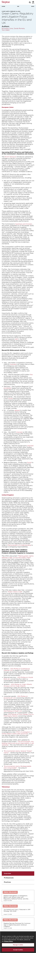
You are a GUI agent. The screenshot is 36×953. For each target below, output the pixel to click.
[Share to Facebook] (2, 9)
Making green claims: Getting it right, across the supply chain (18, 556)
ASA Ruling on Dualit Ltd (13, 711)
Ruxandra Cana (7, 28)
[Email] (33, 9)
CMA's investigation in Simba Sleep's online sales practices (17, 733)
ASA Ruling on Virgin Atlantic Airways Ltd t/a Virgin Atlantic (18, 685)
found (10, 398)
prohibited (7, 388)
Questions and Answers (23, 224)
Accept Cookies (18, 949)
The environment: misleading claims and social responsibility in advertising (18, 743)
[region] (18, 942)
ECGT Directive (10, 157)
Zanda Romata (19, 28)
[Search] (30, 2)
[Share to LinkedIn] (17, 9)
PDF (18, 6)
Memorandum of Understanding (19, 545)
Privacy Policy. (8, 941)
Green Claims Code (15, 592)
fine (31, 374)
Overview (7, 873)
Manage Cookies (18, 944)
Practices (7, 882)
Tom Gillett (6, 30)
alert (16, 339)
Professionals (9, 878)
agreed (17, 410)
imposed (13, 364)
